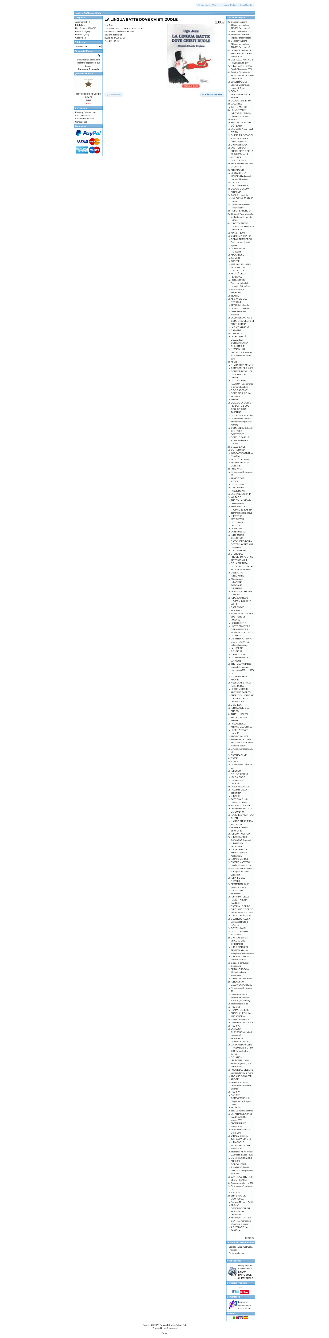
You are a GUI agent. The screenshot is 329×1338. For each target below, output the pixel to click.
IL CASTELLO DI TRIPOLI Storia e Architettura (239, 852)
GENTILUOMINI (238, 928)
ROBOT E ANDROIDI (241, 211)
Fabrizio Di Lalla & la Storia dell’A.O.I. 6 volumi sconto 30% (242, 75)
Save (246, 1292)
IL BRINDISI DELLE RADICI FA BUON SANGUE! (240, 900)
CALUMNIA (236, 104)
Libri (97, 13)
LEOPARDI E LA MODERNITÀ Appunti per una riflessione (241, 176)
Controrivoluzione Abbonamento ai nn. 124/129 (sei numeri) (240, 997)
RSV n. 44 (235, 1092)
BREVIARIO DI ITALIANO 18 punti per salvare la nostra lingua (241, 509)
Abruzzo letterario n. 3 (241, 31)
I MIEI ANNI (236, 469)
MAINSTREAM (238, 233)
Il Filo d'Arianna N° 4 (240, 1019)
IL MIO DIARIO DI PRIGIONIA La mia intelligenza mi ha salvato (242, 950)
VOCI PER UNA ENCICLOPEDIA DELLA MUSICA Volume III (242, 151)
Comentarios (233, 1297)
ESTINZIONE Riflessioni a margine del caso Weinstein (242, 871)
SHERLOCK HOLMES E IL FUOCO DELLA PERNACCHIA (242, 698)
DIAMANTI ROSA (239, 145)
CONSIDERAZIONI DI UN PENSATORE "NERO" (241, 374)
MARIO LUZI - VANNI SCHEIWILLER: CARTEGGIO (241, 267)
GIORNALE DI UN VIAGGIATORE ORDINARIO (239, 941)
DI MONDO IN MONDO (242, 365)
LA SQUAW (236, 528)
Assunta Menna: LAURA (242, 1202)
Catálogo (88, 13)
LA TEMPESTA (238, 532)
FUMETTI (235, 399)
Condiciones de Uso (84, 118)
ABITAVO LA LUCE (239, 736)
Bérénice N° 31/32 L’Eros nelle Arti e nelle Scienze (241, 1085)
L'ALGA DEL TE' (238, 550)
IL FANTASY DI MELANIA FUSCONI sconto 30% (240, 1145)
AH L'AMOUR (237, 170)
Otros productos (236, 1253)
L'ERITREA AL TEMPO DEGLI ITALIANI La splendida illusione (241, 642)
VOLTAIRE (236, 497)
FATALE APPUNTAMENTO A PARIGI (240, 94)
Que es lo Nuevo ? (84, 73)
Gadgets (79, 38)
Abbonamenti (81, 22)
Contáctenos (81, 122)
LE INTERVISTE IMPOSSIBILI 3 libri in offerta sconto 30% (241, 113)
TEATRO (235, 296)
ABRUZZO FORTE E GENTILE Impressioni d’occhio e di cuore (241, 1221)
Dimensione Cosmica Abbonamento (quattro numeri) (241, 421)
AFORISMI (236, 1107)
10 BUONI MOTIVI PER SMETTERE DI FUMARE (242, 616)
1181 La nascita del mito (242, 1111)
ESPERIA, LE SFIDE (240, 906)
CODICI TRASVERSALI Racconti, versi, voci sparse (242, 242)
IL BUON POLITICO (240, 834)
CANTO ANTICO (239, 107)
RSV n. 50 (235, 1007)
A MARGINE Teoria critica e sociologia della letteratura (242, 1170)
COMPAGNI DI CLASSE (242, 368)
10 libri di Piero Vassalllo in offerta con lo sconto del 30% (242, 217)
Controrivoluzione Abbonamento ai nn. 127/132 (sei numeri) (240, 25)
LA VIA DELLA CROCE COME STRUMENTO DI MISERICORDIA (242, 321)
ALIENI (234, 362)
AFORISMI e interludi (240, 305)
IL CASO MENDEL (239, 859)
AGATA (234, 119)
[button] (207, 5)
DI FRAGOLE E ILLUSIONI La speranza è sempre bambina (242, 384)
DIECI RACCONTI (239, 390)
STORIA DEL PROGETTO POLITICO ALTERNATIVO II (242, 557)
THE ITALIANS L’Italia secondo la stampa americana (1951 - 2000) (242, 667)
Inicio (78, 13)
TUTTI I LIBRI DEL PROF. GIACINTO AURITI (239, 717)
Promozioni (80, 31)
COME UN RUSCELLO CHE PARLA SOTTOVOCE (242, 431)
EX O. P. (235, 761)
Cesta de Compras (236, 17)
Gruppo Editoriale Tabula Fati (173, 1325)
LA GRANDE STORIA (241, 494)
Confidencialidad (82, 115)
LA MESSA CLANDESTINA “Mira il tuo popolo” (241, 1032)
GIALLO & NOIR (238, 447)
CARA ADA (236, 330)
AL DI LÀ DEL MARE (240, 459)
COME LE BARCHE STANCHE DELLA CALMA (240, 440)
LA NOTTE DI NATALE (241, 308)
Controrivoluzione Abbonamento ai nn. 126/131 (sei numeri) (240, 44)
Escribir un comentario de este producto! (245, 1305)
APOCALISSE (237, 255)
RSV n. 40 (235, 1192)
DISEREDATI (237, 705)
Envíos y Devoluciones (86, 112)
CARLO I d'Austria (239, 195)
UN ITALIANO (237, 484)
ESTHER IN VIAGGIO (241, 805)
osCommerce (170, 1328)
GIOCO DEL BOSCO (241, 915)
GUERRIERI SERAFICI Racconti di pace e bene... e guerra (242, 138)
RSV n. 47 (235, 1026)
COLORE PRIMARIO (241, 236)
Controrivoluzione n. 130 (242, 1183)
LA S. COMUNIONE (240, 327)
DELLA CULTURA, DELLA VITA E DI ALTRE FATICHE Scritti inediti (242, 566)
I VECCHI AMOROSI (240, 787)
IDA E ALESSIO (238, 777)
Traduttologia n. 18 (239, 1004)
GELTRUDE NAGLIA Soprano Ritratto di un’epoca (240, 922)
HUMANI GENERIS (240, 1010)
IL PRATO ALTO (238, 654)
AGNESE (235, 261)
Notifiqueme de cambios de (245, 1271)
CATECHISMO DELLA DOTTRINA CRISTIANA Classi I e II (242, 544)
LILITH (234, 673)
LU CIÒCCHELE (238, 623)
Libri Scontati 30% (83, 28)
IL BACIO (235, 796)
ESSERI (234, 758)
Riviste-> (79, 34)
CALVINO (235, 258)
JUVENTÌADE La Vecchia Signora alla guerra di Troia (240, 85)
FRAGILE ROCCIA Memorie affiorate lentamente (239, 972)
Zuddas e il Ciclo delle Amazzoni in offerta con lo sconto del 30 (242, 742)
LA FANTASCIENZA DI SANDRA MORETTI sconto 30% (241, 1117)
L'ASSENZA (236, 333)
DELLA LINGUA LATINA (242, 415)
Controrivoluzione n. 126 (242, 1022)
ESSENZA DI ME (239, 755)
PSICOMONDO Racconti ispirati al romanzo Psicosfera (240, 283)
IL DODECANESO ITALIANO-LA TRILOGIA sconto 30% (242, 226)
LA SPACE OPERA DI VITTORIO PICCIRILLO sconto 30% (242, 53)
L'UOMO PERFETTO (241, 101)
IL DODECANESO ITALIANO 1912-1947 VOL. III (241, 601)
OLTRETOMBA (238, 450)
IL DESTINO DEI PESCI (242, 978)
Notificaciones (234, 1261)
